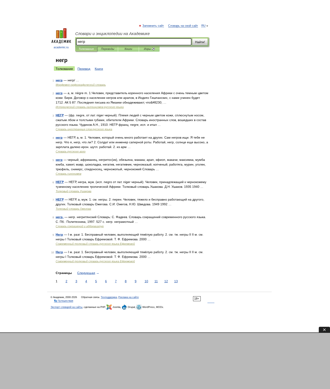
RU (203, 25)
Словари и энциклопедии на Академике (112, 33)
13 (176, 281)
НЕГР (60, 115)
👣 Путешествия (63, 300)
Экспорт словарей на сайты (66, 307)
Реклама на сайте (128, 297)
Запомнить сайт (153, 25)
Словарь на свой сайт (183, 25)
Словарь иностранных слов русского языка (84, 129)
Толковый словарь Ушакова (73, 191)
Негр (59, 234)
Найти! (200, 42)
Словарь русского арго (71, 151)
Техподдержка (109, 297)
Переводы (107, 49)
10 (146, 281)
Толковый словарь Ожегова (73, 208)
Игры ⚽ (149, 49)
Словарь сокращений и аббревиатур (80, 226)
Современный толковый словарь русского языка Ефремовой (95, 243)
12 (166, 281)
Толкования (86, 49)
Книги (128, 49)
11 (156, 281)
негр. (60, 217)
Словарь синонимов (68, 173)
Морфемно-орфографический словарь (81, 84)
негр (59, 80)
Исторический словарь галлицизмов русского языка (90, 107)
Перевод (83, 69)
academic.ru (61, 47)
